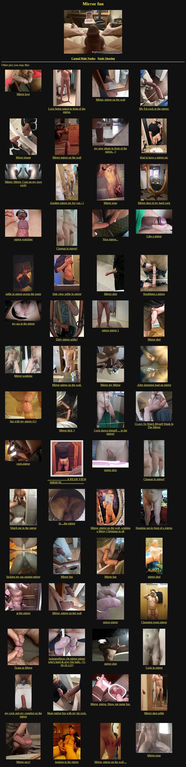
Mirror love (23, 94)
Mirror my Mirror (110, 385)
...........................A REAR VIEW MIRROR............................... (67, 481)
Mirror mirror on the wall (66, 157)
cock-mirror (23, 463)
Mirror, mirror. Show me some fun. (110, 704)
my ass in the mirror (23, 323)
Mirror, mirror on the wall (110, 99)
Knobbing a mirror (154, 294)
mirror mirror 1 (110, 330)
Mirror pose (110, 203)
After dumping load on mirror (154, 385)
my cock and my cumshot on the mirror (23, 715)
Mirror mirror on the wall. (67, 385)
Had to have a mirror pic (154, 157)
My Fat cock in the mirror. (154, 108)
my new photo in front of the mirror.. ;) (110, 150)
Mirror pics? (23, 762)
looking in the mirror (67, 762)
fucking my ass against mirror (23, 576)
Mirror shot (110, 294)
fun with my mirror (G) (23, 421)
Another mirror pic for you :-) (67, 203)
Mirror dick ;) (67, 430)
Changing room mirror (154, 622)
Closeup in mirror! (66, 248)
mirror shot (154, 576)
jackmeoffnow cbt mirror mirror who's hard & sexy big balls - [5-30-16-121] (67, 662)
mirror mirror (110, 622)
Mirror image (23, 157)
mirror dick (110, 470)
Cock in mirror (154, 667)
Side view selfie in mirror (66, 294)
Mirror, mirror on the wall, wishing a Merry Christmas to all (110, 529)
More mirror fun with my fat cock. (66, 713)
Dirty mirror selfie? (67, 339)
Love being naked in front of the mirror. (66, 110)
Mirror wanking (23, 375)
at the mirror (23, 613)
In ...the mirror (67, 523)
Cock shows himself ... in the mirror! (110, 432)
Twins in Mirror (23, 667)
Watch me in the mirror (23, 528)
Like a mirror (154, 236)
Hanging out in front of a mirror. (154, 528)
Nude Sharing (106, 58)
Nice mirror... (110, 239)
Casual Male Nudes (83, 58)
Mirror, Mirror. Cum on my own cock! (23, 183)
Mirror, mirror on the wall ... (110, 762)
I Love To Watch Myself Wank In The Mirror (154, 425)
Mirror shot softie (154, 713)
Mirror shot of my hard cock (154, 203)
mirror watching (23, 239)
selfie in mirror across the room (23, 294)
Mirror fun (67, 576)
